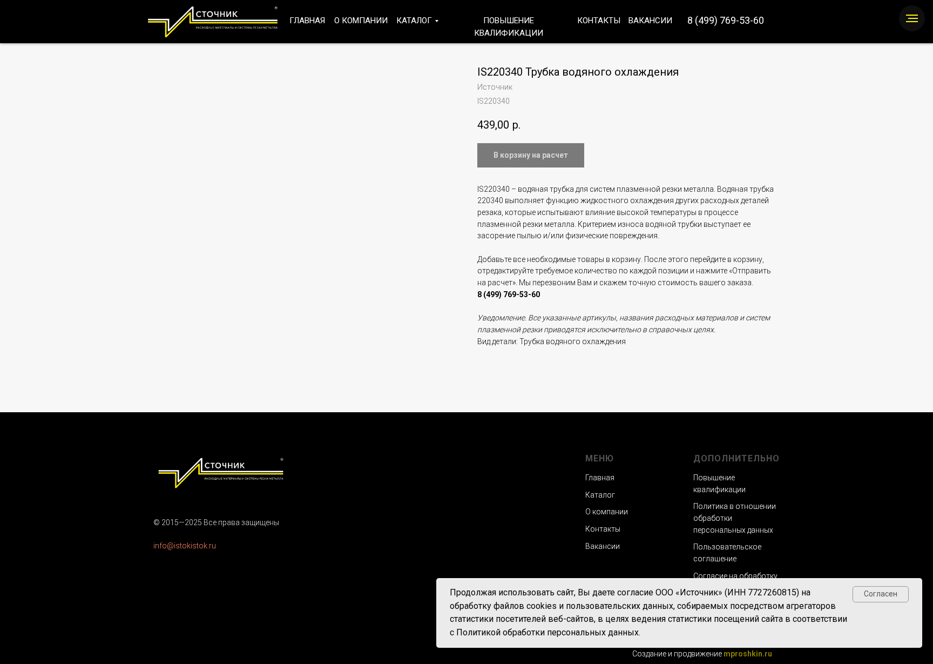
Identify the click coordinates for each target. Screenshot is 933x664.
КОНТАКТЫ (598, 20)
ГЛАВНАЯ (307, 20)
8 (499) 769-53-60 (725, 20)
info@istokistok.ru (184, 545)
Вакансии (602, 546)
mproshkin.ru (748, 653)
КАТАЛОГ (414, 20)
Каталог (600, 495)
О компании (606, 511)
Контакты (602, 529)
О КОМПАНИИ (361, 20)
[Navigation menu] (912, 18)
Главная (599, 477)
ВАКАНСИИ (650, 20)
